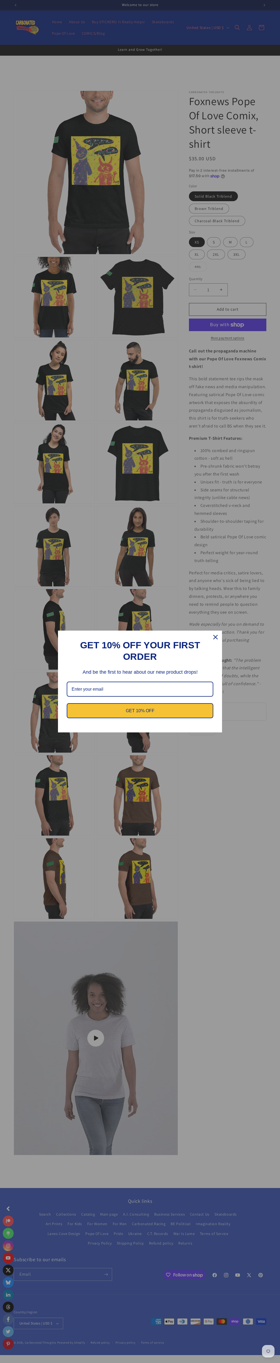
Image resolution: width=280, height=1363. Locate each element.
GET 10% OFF (140, 710)
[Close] (215, 637)
